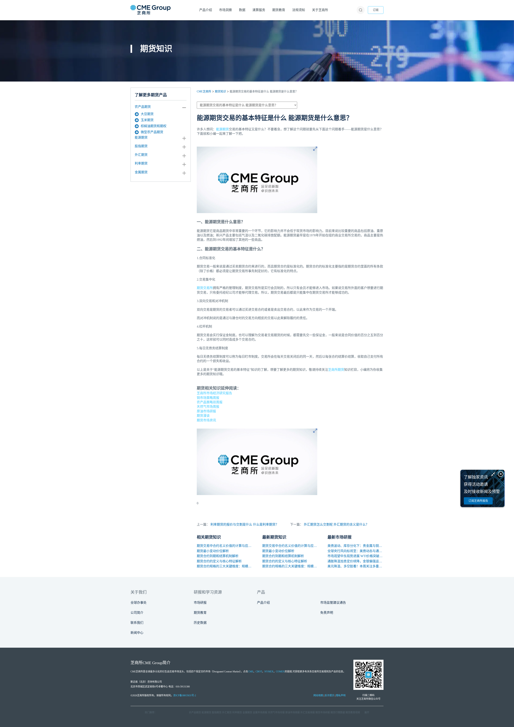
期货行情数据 (337, 712)
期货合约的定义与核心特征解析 (219, 561)
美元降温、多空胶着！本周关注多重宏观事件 (355, 566)
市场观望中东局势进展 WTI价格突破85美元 (355, 556)
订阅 (375, 9)
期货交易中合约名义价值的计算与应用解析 (225, 545)
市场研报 (200, 602)
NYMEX (268, 671)
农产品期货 (143, 106)
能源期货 (141, 137)
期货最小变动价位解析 (213, 551)
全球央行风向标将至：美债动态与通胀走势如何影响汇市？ (355, 551)
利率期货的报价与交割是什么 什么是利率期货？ (244, 524)
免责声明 (326, 612)
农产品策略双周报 (209, 402)
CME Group (152, 663)
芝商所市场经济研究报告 (214, 393)
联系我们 (137, 622)
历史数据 (200, 622)
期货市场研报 (322, 712)
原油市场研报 (206, 411)
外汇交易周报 (307, 712)
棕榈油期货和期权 (153, 126)
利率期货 (141, 163)
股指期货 (141, 146)
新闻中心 (137, 632)
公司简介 (137, 612)
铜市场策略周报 (208, 397)
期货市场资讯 (206, 420)
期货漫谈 (203, 415)
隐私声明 (341, 695)
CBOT (259, 671)
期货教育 (200, 612)
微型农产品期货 (152, 132)
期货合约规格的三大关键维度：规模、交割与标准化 (225, 566)
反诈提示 (329, 695)
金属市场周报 (260, 712)
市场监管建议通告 (333, 602)
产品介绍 (263, 602)
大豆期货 (147, 114)
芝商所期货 (336, 369)
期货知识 (220, 91)
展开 (366, 712)
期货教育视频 (353, 712)
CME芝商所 (204, 91)
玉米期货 (147, 120)
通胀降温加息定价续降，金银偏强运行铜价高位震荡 (355, 561)
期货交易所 (205, 288)
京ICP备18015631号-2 (184, 695)
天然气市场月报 (276, 712)
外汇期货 (141, 154)
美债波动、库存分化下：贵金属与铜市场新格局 (355, 545)
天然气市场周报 (208, 406)
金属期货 (141, 172)
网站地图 (318, 695)
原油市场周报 (292, 712)
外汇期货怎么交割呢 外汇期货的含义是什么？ (336, 524)
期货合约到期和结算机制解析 (218, 556)
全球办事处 (139, 602)
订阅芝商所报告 (478, 500)
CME (250, 671)
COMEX (280, 671)
